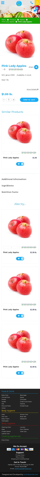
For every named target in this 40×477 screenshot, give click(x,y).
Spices (22, 397)
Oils (3, 403)
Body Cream (5, 418)
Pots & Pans (5, 440)
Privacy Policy (20, 455)
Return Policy (20, 457)
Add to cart (29, 100)
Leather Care (5, 433)
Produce (13, 20)
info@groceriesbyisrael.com (23, 468)
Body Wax (23, 416)
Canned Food (6, 397)
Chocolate (23, 399)
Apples (22, 20)
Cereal (3, 408)
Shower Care (24, 414)
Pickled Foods (24, 406)
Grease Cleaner (6, 431)
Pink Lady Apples (8, 22)
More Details (32, 89)
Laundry (22, 427)
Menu (4, 20)
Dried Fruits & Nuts (26, 401)
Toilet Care (23, 431)
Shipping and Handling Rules (20, 459)
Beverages (23, 395)
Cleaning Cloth (6, 427)
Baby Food (5, 395)
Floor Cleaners (24, 429)
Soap (3, 414)
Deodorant (23, 418)
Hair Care (4, 416)
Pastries (22, 403)
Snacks (4, 399)
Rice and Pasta (6, 406)
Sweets (4, 401)
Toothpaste (5, 421)
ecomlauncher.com (31, 474)
